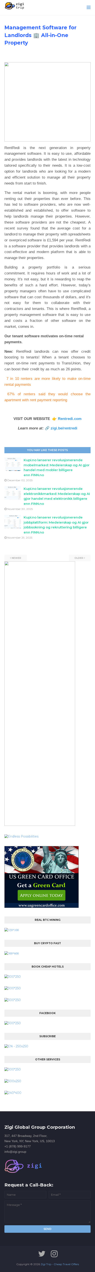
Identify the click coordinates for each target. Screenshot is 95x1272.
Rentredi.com (70, 419)
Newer (16, 558)
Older (78, 558)
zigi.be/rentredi (64, 428)
